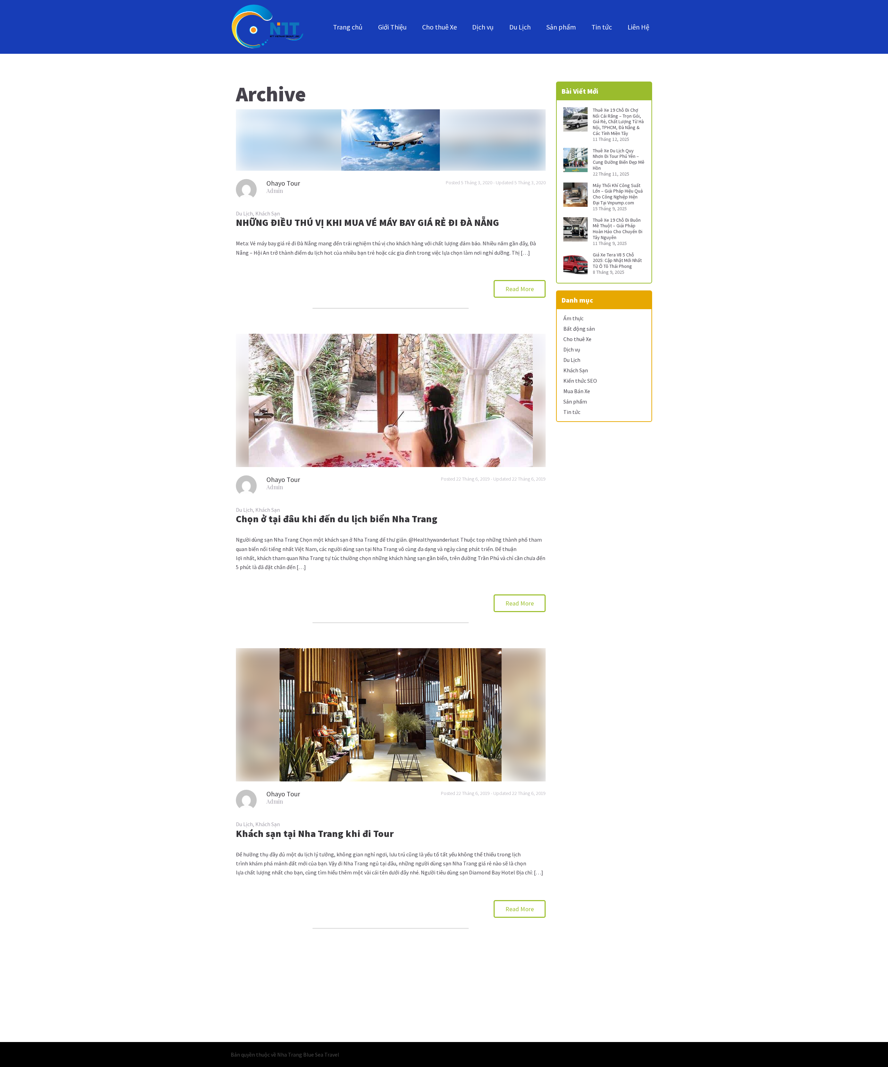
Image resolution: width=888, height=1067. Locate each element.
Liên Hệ (638, 27)
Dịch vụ (483, 27)
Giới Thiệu (392, 27)
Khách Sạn (267, 213)
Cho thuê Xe (439, 27)
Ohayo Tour (283, 183)
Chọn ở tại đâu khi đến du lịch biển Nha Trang (336, 519)
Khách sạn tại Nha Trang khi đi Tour (315, 833)
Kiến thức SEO (580, 380)
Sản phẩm (561, 27)
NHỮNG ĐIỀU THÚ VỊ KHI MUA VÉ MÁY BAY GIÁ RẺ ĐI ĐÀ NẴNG (367, 222)
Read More (519, 289)
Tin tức (601, 27)
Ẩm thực (573, 318)
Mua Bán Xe (576, 391)
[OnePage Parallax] (267, 27)
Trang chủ (347, 27)
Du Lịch (520, 27)
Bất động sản (579, 328)
